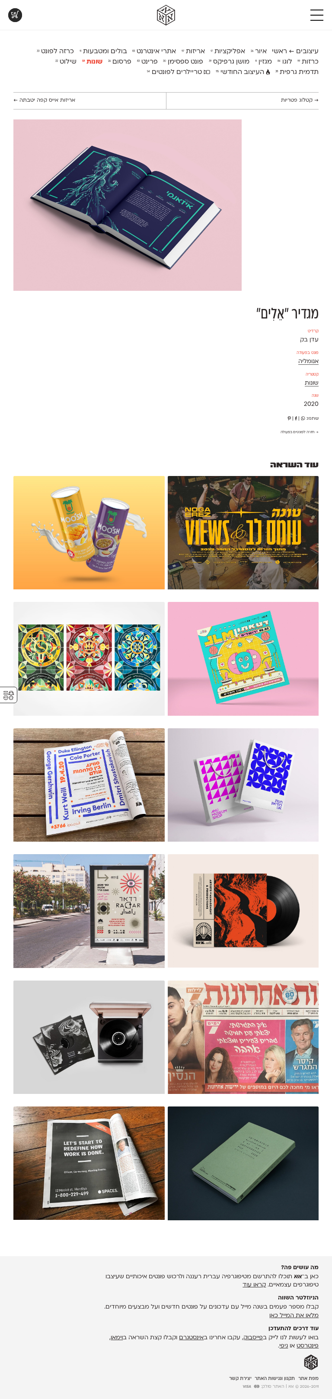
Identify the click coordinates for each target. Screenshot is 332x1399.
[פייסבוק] (296, 418)
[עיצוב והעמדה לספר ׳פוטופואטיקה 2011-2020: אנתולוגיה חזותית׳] (243, 1164)
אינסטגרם (191, 1338)
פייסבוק (253, 1338)
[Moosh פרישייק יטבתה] (88, 534)
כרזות (308, 62)
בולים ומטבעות (103, 51)
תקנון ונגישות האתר (275, 1378)
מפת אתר (308, 1378)
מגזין (263, 62)
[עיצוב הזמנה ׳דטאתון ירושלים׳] (243, 660)
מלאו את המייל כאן (294, 1316)
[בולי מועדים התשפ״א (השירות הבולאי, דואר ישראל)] (88, 660)
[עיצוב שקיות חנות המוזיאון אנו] (243, 786)
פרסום (119, 62)
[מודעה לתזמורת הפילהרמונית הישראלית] (88, 786)
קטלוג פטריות (300, 100)
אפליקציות (228, 51)
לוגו (285, 62)
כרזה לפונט (55, 51)
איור (259, 51)
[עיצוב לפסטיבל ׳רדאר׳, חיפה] (88, 912)
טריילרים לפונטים (175, 72)
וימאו (117, 1338)
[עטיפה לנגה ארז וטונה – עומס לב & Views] (243, 534)
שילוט (66, 62)
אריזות (193, 51)
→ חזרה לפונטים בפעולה (300, 432)
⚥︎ (8, 695)
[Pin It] (289, 418)
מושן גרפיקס (229, 62)
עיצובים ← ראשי (295, 51)
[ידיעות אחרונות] (243, 1039)
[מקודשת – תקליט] (88, 1039)
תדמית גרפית (297, 72)
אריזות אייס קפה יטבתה (44, 100)
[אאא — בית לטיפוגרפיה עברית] (311, 1362)
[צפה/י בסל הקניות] (15, 15)
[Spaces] (88, 1164)
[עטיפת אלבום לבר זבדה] (243, 912)
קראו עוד (254, 1285)
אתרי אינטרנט (154, 51)
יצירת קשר (240, 1378)
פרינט (147, 62)
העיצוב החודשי (241, 72)
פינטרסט (308, 1346)
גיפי (283, 1346)
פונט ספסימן (183, 62)
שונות (92, 62)
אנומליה (308, 361)
